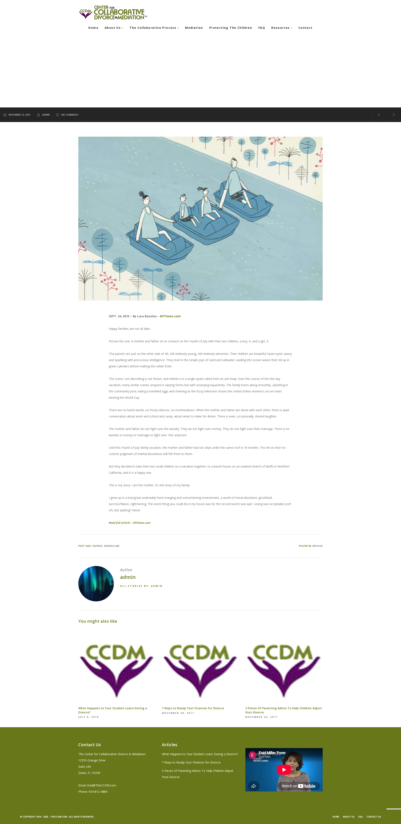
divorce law (111, 545)
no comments (69, 114)
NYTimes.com (170, 316)
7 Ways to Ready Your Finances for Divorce (191, 762)
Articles (317, 545)
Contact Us (374, 816)
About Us (348, 816)
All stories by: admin (141, 585)
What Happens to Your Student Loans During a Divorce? (200, 754)
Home (335, 816)
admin (45, 114)
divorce (97, 545)
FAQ (360, 816)
